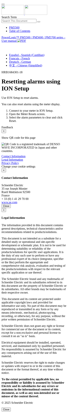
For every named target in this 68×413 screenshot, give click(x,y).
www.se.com (9, 202)
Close (6, 206)
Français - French (19, 58)
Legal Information (12, 159)
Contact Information (14, 156)
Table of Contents (19, 31)
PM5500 (14, 27)
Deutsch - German (20, 61)
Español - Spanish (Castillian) (26, 55)
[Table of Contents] (3, 45)
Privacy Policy (10, 163)
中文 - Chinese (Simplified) (25, 65)
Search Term (9, 17)
